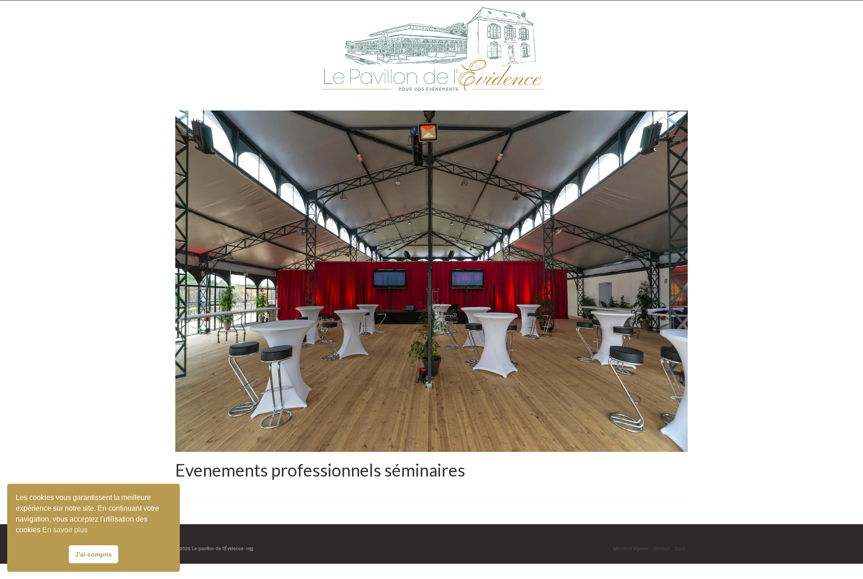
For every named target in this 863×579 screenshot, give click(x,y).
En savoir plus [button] (65, 530)
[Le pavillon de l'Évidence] (432, 48)
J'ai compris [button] (93, 554)
